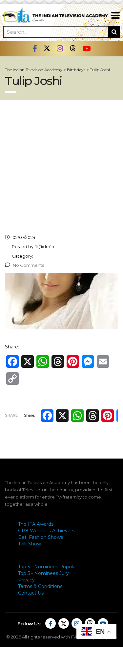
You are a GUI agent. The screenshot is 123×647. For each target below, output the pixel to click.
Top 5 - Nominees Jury (43, 573)
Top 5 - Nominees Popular (47, 567)
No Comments (28, 265)
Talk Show (29, 544)
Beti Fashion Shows (40, 537)
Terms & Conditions (40, 586)
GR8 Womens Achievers (46, 531)
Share (11, 415)
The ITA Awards (35, 524)
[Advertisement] (61, 165)
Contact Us (31, 593)
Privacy (26, 580)
